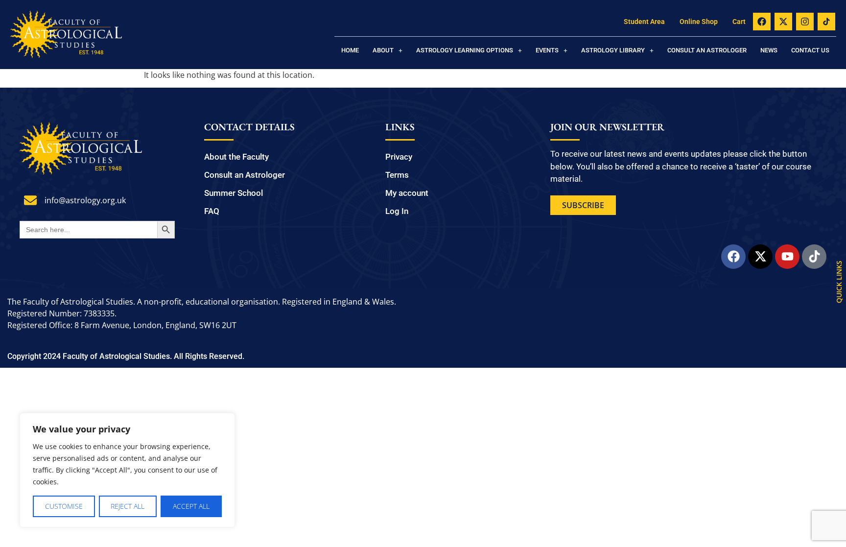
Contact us (810, 50)
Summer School (233, 193)
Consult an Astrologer (707, 50)
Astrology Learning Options (464, 50)
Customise (64, 506)
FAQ (211, 211)
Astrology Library (613, 50)
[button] (387, 50)
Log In (396, 211)
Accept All (191, 506)
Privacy (398, 157)
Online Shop (699, 21)
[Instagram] (805, 21)
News (768, 50)
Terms (397, 175)
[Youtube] (787, 256)
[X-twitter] (783, 21)
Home (350, 50)
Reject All (127, 506)
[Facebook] (762, 21)
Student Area (644, 21)
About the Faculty (236, 157)
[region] (127, 470)
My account (406, 193)
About (383, 50)
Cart (739, 21)
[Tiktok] (814, 256)
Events (547, 50)
